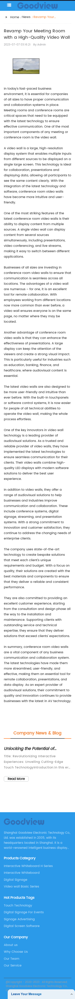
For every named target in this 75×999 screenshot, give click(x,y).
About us (11, 945)
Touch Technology (18, 905)
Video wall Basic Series (21, 886)
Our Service (13, 965)
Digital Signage (15, 879)
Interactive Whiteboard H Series (28, 866)
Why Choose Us (16, 951)
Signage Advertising (19, 919)
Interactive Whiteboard (22, 872)
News (26, 17)
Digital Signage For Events (24, 912)
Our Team (11, 958)
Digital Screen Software (22, 926)
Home (14, 17)
